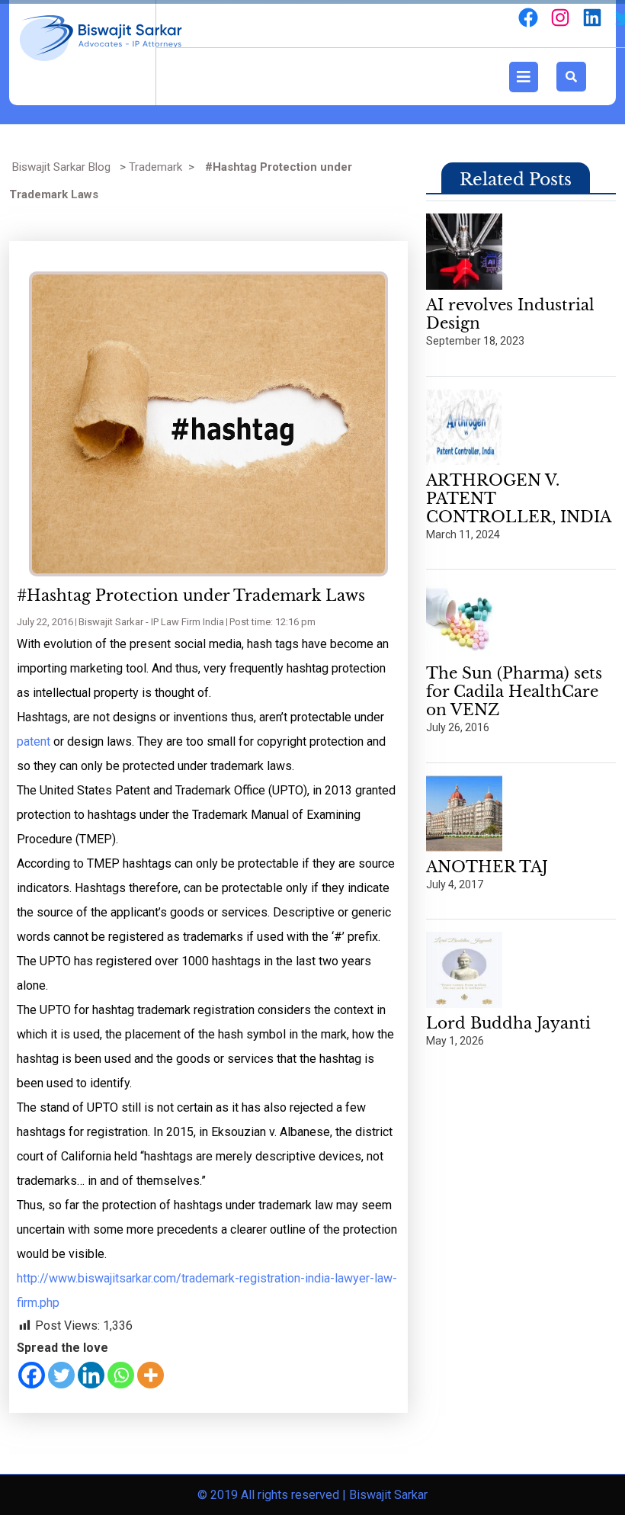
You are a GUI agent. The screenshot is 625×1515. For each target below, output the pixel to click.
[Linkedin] (91, 1375)
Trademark (155, 167)
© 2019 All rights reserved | (273, 1495)
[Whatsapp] (120, 1375)
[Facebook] (31, 1375)
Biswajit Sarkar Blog (61, 167)
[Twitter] (61, 1375)
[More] (150, 1375)
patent (33, 741)
